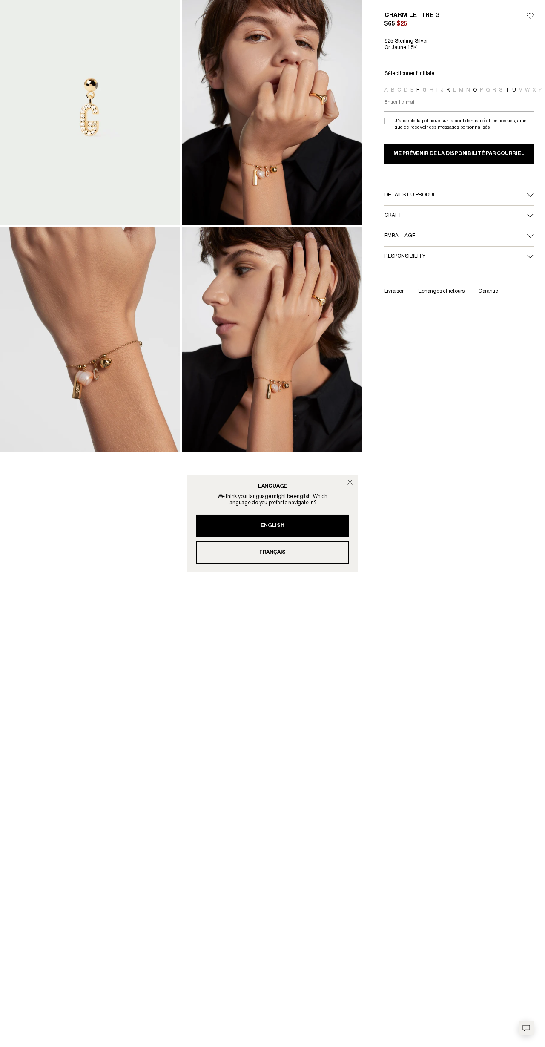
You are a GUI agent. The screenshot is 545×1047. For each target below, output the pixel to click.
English (272, 525)
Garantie (488, 291)
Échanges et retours (441, 291)
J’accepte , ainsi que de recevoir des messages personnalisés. (461, 124)
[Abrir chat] (526, 1028)
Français (272, 552)
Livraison (394, 291)
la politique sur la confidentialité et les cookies (466, 121)
